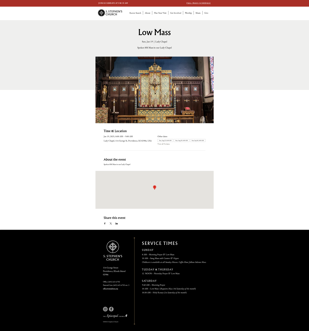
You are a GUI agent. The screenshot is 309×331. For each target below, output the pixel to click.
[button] (147, 13)
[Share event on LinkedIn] (117, 223)
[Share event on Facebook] (105, 223)
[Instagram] (105, 309)
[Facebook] (111, 309)
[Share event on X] (111, 223)
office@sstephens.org (110, 288)
